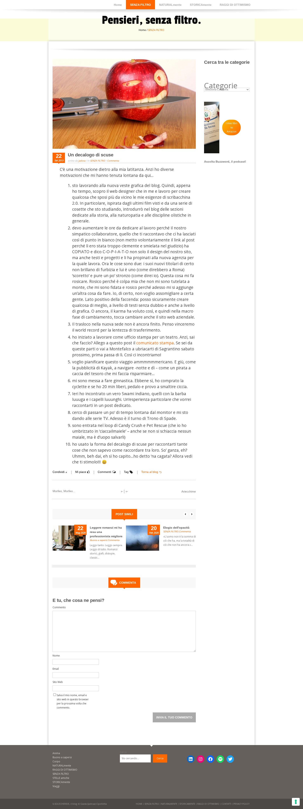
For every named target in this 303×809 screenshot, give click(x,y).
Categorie (220, 86)
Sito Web (58, 682)
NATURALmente (170, 4)
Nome (56, 655)
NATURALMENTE (169, 803)
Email (56, 669)
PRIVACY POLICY (241, 803)
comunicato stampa (155, 343)
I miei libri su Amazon (231, 127)
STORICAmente (200, 4)
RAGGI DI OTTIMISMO (235, 4)
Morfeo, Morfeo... (64, 491)
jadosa (81, 160)
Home (118, 4)
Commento (59, 607)
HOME (139, 803)
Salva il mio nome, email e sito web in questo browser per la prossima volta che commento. (73, 696)
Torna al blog (149, 472)
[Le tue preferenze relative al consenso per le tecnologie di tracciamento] (296, 802)
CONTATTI (226, 803)
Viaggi (56, 786)
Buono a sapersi (98, 540)
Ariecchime (188, 491)
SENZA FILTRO (140, 4)
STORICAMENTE (187, 803)
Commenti (104, 472)
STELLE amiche (61, 778)
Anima (56, 753)
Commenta (113, 160)
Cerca (123, 752)
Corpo (56, 761)
